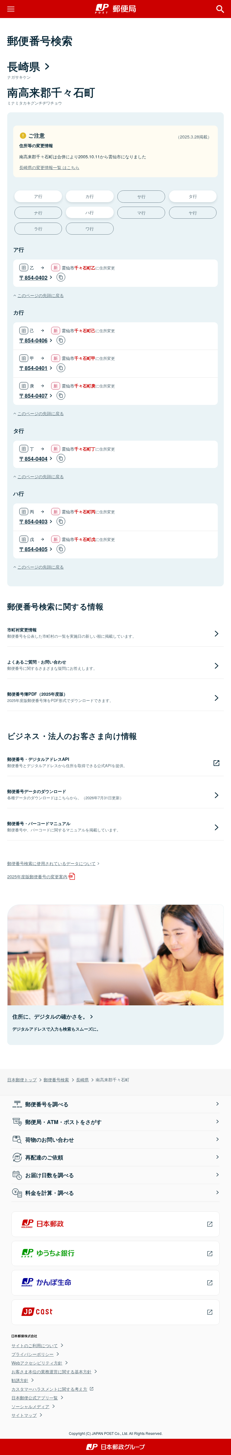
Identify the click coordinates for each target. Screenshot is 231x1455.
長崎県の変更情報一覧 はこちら (49, 167)
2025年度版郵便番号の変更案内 (37, 876)
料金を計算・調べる (49, 1193)
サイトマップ (24, 1415)
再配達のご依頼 (44, 1157)
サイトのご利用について (34, 1345)
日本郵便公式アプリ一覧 (34, 1398)
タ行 (193, 196)
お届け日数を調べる (49, 1175)
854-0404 (36, 459)
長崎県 (82, 1079)
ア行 (38, 196)
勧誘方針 (19, 1380)
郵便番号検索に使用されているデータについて (51, 863)
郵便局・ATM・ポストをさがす (63, 1122)
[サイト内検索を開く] (220, 9)
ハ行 (89, 212)
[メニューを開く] (11, 9)
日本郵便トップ (22, 1079)
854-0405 (36, 549)
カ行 (89, 196)
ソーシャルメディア (30, 1406)
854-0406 (36, 340)
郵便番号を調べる (47, 1104)
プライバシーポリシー (32, 1354)
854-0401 (36, 368)
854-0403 (36, 521)
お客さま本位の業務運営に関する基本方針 (51, 1371)
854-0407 (36, 395)
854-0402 (36, 277)
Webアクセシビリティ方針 (36, 1363)
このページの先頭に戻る (40, 295)
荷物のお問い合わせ (49, 1140)
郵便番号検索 (56, 1079)
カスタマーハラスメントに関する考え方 (49, 1389)
